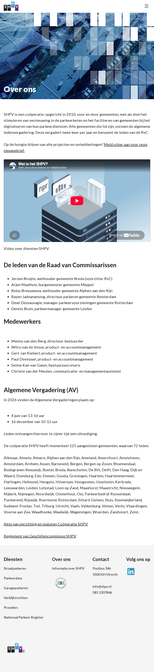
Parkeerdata (13, 578)
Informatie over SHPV (68, 568)
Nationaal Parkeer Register (24, 617)
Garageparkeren (16, 588)
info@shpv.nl (102, 586)
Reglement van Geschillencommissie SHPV (40, 536)
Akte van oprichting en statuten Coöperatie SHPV (46, 524)
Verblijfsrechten (16, 598)
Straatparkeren (15, 568)
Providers (11, 607)
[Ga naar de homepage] (11, 6)
